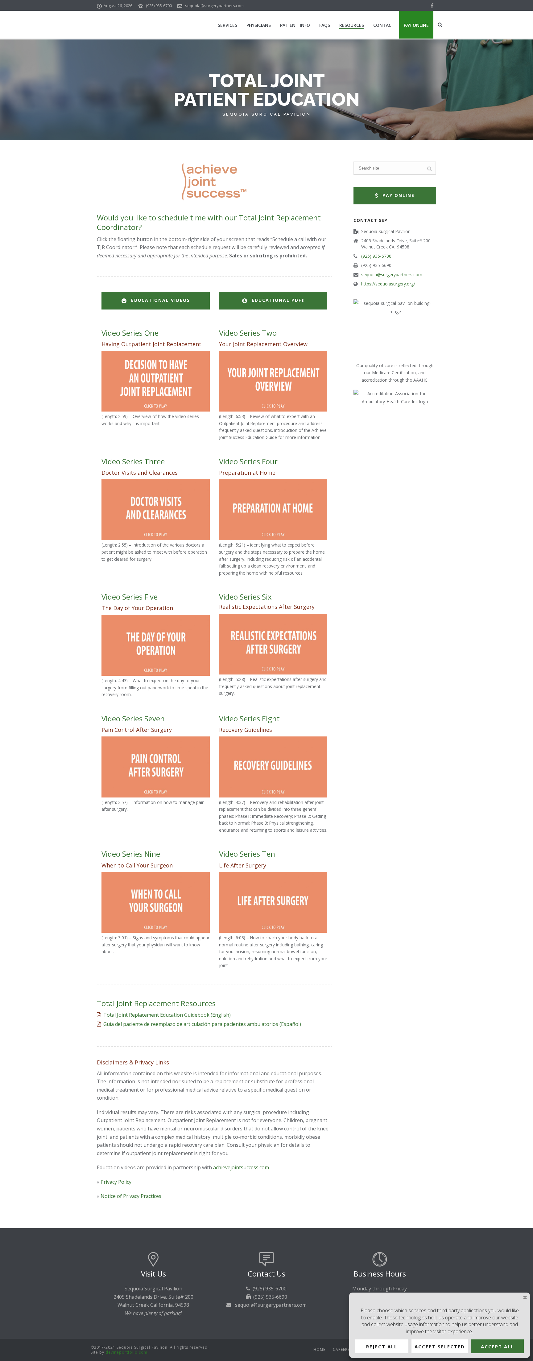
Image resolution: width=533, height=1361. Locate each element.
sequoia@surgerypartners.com (214, 5)
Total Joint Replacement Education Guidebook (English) (167, 1014)
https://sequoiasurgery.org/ (388, 284)
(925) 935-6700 (159, 5)
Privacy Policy (116, 1182)
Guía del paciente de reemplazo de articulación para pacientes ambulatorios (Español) (202, 1024)
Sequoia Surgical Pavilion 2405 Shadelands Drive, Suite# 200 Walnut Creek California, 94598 (153, 1296)
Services (227, 25)
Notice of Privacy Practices (131, 1196)
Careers (341, 1349)
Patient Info (295, 25)
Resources (351, 25)
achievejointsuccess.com (241, 1167)
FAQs (324, 25)
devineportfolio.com (126, 1352)
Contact (384, 25)
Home (319, 1349)
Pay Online (416, 25)
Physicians (258, 25)
